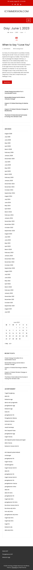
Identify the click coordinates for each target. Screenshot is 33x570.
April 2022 (8, 284)
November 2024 (9, 187)
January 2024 (9, 218)
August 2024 (8, 196)
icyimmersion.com (16, 11)
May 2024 (8, 205)
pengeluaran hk (9, 415)
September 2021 (10, 306)
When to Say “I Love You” (16, 44)
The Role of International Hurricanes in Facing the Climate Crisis (16, 115)
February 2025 (9, 177)
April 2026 (8, 146)
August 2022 (8, 271)
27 (10, 339)
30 (19, 339)
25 (26, 336)
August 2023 (8, 234)
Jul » (10, 343)
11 (26, 330)
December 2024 (10, 184)
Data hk (7, 412)
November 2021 (9, 299)
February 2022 (9, 290)
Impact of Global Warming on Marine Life (16, 104)
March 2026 (8, 149)
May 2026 (7, 143)
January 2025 (9, 180)
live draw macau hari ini (12, 505)
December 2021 (9, 296)
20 (10, 336)
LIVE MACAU (8, 424)
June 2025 (8, 165)
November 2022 (9, 262)
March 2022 (8, 287)
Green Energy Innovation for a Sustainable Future (14, 92)
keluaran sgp (9, 409)
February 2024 (9, 215)
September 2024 (10, 193)
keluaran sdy (8, 527)
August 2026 (8, 134)
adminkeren (7, 48)
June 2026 (8, 140)
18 (26, 333)
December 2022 (9, 259)
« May (6, 343)
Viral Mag (14, 567)
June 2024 (8, 202)
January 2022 (9, 293)
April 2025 (8, 171)
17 (23, 333)
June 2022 (8, 277)
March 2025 (8, 174)
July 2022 (7, 274)
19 (6, 336)
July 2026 (7, 137)
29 (16, 339)
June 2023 (8, 240)
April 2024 (8, 209)
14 (13, 333)
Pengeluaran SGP (7, 554)
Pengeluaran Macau (11, 418)
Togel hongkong (9, 393)
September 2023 (10, 231)
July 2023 (7, 237)
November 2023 (9, 224)
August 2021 (8, 309)
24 (23, 336)
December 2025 (10, 159)
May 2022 (7, 281)
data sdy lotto (9, 530)
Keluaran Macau (9, 421)
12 (6, 333)
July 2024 (7, 199)
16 (19, 333)
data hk (7, 396)
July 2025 (7, 162)
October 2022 (9, 265)
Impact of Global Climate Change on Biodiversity (16, 110)
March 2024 (8, 212)
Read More (7, 82)
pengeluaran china (10, 486)
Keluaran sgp (9, 399)
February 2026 (9, 152)
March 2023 (8, 249)
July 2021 (7, 312)
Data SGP (5, 551)
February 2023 (9, 252)
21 (13, 336)
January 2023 (9, 256)
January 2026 (9, 155)
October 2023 (9, 227)
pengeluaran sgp (10, 405)
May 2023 (7, 243)
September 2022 (10, 268)
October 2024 (9, 190)
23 (19, 336)
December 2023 (9, 221)
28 (13, 339)
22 (16, 336)
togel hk (7, 524)
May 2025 (7, 168)
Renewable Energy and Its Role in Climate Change (15, 98)
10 (23, 330)
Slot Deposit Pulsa (10, 430)
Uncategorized (19, 48)
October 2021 (9, 302)
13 (9, 333)
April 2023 (8, 246)
